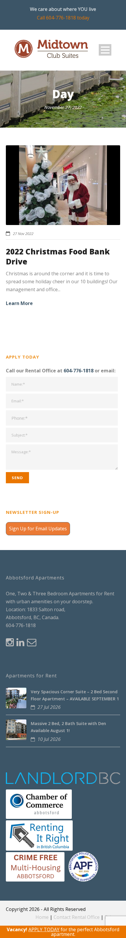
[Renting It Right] (39, 835)
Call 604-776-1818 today (63, 17)
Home (42, 917)
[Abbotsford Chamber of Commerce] (39, 803)
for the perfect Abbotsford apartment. (63, 931)
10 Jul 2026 (49, 739)
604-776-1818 (78, 370)
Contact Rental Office (77, 917)
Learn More (19, 303)
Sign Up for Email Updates (38, 528)
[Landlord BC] (63, 778)
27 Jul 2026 (49, 707)
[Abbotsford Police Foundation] (83, 866)
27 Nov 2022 (23, 233)
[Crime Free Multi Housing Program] (35, 866)
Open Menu (105, 50)
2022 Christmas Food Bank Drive (58, 256)
